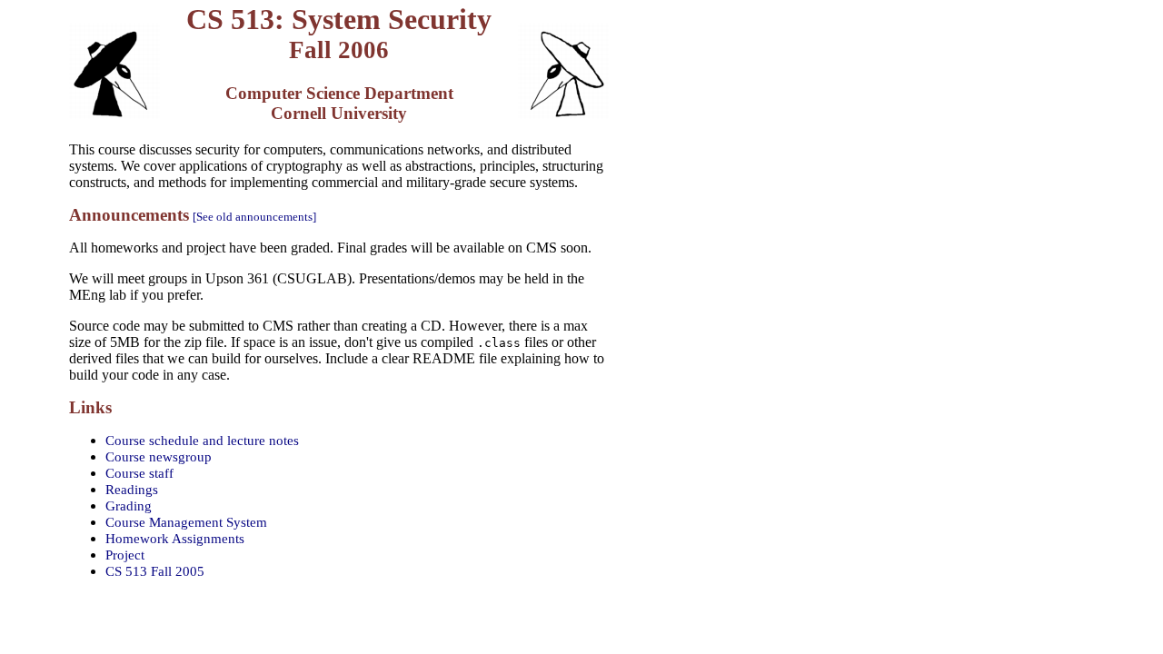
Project (124, 554)
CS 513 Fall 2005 (154, 571)
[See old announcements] (254, 216)
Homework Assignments (174, 538)
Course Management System (186, 522)
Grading (128, 505)
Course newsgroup (158, 456)
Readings (131, 489)
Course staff (139, 473)
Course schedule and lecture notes (202, 440)
